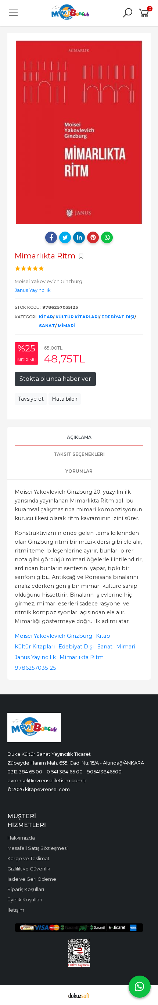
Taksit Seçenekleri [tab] (79, 454)
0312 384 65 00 (24, 772)
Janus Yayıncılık (35, 657)
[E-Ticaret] (79, 995)
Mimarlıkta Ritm (82, 657)
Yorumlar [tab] (79, 471)
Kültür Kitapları (77, 316)
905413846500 (104, 772)
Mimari (66, 325)
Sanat (47, 325)
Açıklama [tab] (79, 437)
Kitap (46, 316)
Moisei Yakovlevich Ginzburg (53, 636)
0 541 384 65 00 (65, 772)
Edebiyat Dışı (117, 316)
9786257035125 (35, 668)
